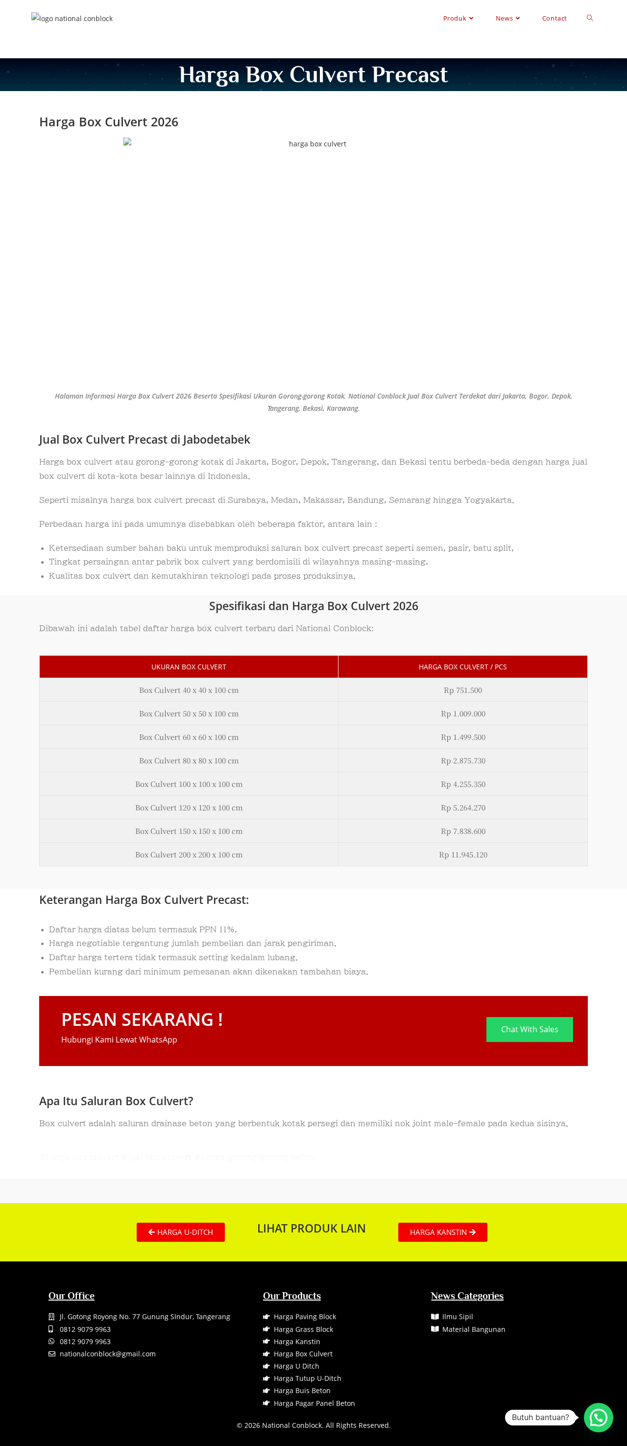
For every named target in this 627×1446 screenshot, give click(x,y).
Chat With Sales (529, 1029)
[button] (598, 1417)
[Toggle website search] (590, 18)
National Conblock (292, 1425)
